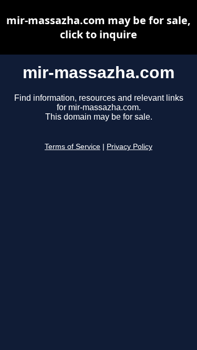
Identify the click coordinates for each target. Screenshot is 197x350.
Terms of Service (72, 147)
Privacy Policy (129, 147)
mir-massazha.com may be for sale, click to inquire (98, 27)
